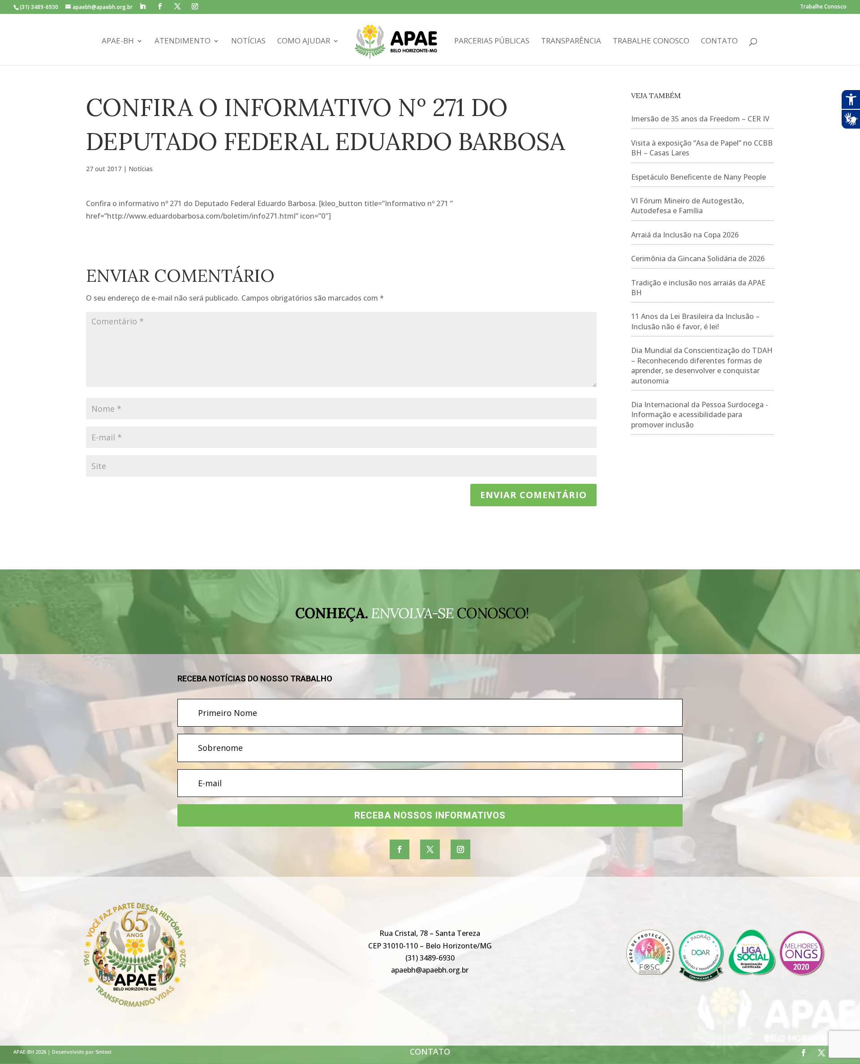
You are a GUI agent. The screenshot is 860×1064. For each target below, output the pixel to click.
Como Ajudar (303, 42)
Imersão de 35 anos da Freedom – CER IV (700, 119)
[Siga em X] (430, 849)
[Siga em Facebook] (399, 849)
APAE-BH (118, 42)
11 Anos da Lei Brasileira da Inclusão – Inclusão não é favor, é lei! (695, 321)
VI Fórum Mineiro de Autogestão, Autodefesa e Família (687, 205)
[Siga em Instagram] (460, 849)
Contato (719, 42)
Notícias (248, 42)
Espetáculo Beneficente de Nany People (698, 177)
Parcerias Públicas (491, 42)
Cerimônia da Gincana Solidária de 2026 (698, 258)
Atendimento (183, 42)
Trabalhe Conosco (823, 7)
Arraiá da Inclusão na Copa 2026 (685, 235)
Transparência (571, 42)
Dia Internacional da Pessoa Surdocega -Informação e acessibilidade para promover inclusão (699, 415)
